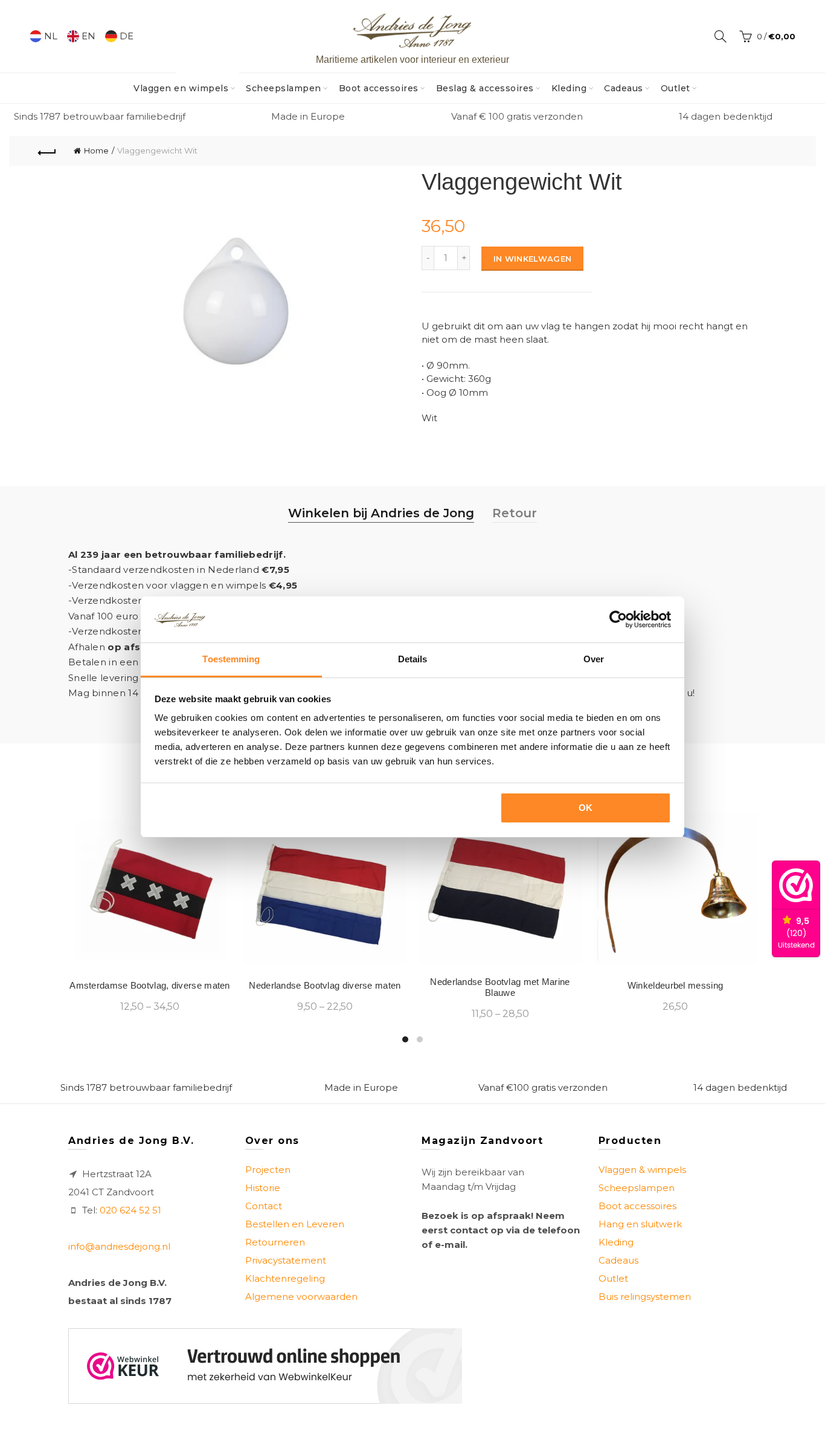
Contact (263, 1206)
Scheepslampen (283, 88)
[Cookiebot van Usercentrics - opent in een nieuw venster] (618, 619)
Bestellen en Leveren (294, 1224)
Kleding (569, 88)
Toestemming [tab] (231, 659)
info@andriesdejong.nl (119, 1246)
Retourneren (275, 1242)
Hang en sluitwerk (640, 1224)
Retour (514, 513)
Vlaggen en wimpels (184, 83)
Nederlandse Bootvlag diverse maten (324, 985)
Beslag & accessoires (485, 88)
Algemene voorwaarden (301, 1296)
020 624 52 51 (130, 1210)
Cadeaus (623, 88)
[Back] (47, 151)
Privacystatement (285, 1260)
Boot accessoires (379, 88)
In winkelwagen (532, 258)
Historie (262, 1187)
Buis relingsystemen (645, 1296)
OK (586, 808)
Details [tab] (413, 659)
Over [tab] (593, 659)
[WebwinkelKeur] (265, 1366)
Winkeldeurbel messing (675, 985)
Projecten (268, 1169)
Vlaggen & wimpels (642, 1169)
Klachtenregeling (285, 1278)
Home (96, 150)
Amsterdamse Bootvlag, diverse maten (149, 985)
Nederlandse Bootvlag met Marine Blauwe (500, 987)
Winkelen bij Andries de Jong (381, 513)
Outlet (675, 88)
